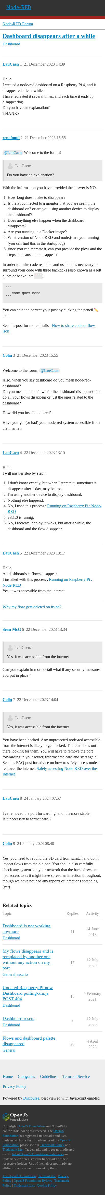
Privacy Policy (14, 1086)
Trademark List (13, 1149)
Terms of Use (47, 1176)
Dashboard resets (18, 1018)
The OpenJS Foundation (19, 1176)
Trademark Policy (52, 1145)
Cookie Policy (47, 1185)
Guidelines (48, 1076)
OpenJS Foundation (31, 1126)
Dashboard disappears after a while (49, 35)
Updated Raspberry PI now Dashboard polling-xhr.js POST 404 (28, 993)
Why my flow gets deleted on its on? (32, 607)
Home (8, 1076)
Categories (26, 1076)
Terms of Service (76, 1076)
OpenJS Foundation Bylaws (33, 1180)
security (23, 974)
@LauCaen (13, 153)
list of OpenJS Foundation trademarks (38, 1154)
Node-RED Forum (18, 24)
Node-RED (18, 7)
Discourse (31, 1098)
